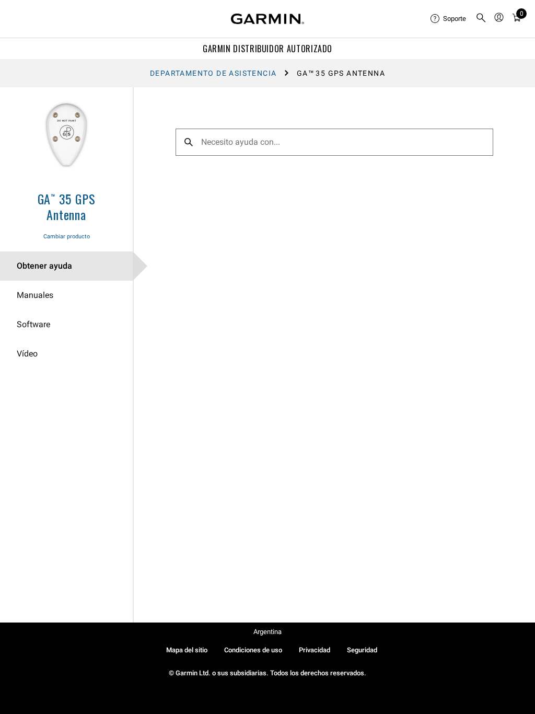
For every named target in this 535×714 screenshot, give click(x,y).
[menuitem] (449, 19)
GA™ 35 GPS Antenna (67, 206)
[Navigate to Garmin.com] (267, 19)
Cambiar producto (66, 236)
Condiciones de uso (253, 650)
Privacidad (314, 650)
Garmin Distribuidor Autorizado (267, 48)
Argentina (267, 632)
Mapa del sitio (186, 650)
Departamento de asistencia (213, 73)
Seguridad (362, 650)
